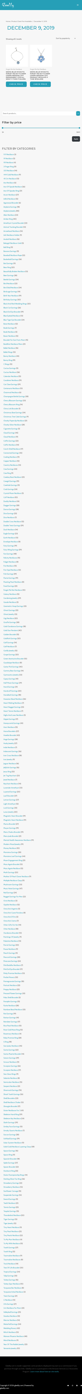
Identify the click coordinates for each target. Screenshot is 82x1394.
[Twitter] (81, 1385)
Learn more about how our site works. (44, 1371)
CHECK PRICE (16, 84)
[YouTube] (68, 1385)
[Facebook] (77, 1385)
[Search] (78, 113)
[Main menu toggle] (78, 5)
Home (8, 21)
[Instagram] (72, 1385)
